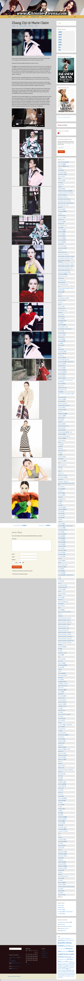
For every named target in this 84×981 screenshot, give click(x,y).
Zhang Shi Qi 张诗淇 (62, 864)
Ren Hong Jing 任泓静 (62, 675)
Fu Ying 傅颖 (60, 343)
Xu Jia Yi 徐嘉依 (61, 804)
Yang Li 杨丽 (60, 812)
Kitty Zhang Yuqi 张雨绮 (62, 477)
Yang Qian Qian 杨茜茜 (62, 816)
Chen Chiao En (61, 219)
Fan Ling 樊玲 (60, 322)
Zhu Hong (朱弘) (61, 890)
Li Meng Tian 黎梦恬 (62, 507)
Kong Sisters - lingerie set (63, 481)
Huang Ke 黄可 (61, 419)
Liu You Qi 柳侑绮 (61, 570)
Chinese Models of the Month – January (66, 266)
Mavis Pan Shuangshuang (63, 601)
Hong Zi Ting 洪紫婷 (62, 399)
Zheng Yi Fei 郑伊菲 (62, 884)
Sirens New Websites (62, 700)
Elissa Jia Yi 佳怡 (61, 306)
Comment (14, 538)
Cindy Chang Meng (61, 282)
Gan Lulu (59, 347)
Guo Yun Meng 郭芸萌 (62, 372)
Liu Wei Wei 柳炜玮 (61, 560)
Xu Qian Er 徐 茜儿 (61, 808)
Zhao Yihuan (60, 880)
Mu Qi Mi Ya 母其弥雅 (62, 646)
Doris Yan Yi (60, 302)
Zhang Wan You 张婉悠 (62, 866)
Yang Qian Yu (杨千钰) (62, 819)
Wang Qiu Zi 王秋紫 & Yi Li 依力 (64, 749)
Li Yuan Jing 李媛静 (62, 527)
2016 (60, 40)
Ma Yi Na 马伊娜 (61, 597)
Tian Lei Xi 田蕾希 (61, 726)
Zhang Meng (60, 860)
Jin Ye (59, 462)
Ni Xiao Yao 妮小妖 (61, 659)
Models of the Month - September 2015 (65, 640)
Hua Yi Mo (60, 411)
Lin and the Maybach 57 (62, 529)
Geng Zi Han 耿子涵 (62, 357)
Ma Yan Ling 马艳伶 (61, 593)
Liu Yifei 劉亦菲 (61, 568)
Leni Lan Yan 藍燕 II (61, 495)
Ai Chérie (60, 168)
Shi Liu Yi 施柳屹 (61, 691)
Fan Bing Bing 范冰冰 (62, 320)
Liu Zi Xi (59, 579)
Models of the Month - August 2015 (65, 622)
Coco (59, 286)
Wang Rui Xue (60, 751)
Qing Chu (60, 669)
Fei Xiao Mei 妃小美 (62, 333)
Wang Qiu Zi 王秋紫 (62, 747)
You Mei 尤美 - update (62, 827)
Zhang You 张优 (61, 870)
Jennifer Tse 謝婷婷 (62, 438)
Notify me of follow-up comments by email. (23, 570)
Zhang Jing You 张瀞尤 (62, 851)
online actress (71, 970)
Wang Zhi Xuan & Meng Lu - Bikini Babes (65, 769)
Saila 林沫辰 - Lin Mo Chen (63, 683)
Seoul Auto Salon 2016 (62, 685)
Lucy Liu (59, 583)
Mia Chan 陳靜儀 (61, 609)
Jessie (59, 442)
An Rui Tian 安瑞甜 (61, 180)
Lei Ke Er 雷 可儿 (61, 486)
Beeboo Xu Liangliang (62, 194)
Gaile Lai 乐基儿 (61, 345)
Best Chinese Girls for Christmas (64, 201)
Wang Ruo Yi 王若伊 (62, 753)
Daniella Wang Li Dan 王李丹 (63, 298)
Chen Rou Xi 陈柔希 (62, 229)
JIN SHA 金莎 (60, 458)
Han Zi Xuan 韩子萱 (61, 383)
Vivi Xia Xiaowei (61, 737)
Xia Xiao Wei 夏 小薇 (62, 786)
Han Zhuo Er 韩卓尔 (62, 374)
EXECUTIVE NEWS (61, 316)
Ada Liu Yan (71, 938)
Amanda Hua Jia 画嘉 (62, 174)
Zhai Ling (60, 849)
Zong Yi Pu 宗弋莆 (61, 894)
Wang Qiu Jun (60, 745)
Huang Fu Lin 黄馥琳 (45, 525)
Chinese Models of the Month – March (65, 268)
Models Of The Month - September (65, 638)
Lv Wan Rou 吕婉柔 (61, 589)
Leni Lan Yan (60, 490)
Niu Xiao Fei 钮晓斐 (61, 663)
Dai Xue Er (60, 296)
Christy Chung (61, 278)
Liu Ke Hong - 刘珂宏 (62, 550)
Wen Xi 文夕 (60, 775)
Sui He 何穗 (60, 712)
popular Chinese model (69, 971)
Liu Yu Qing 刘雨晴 (61, 572)
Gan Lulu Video (61, 349)
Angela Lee (60, 186)
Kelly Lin (59, 471)
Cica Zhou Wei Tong (62, 280)
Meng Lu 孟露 (60, 603)
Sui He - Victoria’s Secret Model (64, 714)
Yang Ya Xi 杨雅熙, (61, 821)
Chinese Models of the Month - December (66, 256)
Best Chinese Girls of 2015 (63, 205)
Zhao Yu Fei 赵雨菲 (62, 882)
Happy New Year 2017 (62, 389)
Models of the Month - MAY (63, 630)
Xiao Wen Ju (60, 792)
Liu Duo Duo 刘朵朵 (62, 546)
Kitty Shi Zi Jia (61, 473)
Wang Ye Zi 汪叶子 (61, 765)
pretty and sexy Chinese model (63, 973)
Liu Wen (59, 562)
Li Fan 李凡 (60, 501)
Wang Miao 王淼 (61, 743)
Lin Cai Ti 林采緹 (61, 531)
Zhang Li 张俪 (60, 857)
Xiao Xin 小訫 (60, 794)
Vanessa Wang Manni (62, 732)
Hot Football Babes (62, 401)
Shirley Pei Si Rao (61, 698)
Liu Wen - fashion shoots (63, 564)
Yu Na (59, 833)
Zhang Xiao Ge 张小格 (62, 868)
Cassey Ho (60, 213)
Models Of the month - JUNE (63, 628)
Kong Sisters (60, 479)
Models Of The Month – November (64, 642)
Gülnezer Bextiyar (61, 365)
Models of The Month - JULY (63, 626)
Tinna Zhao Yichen (61, 728)
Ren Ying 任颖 (61, 679)
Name (13, 554)
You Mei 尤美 (60, 825)
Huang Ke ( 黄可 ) (61, 417)
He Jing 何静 (60, 391)
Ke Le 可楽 (60, 469)
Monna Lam (60, 644)
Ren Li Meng (60, 677)
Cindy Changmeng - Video (63, 284)
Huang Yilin (60, 421)
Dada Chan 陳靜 (61, 292)
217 (59, 47)
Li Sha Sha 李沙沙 (61, 515)
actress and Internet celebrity (63, 938)
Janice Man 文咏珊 (61, 434)
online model (61, 971)
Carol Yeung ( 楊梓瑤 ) (62, 211)
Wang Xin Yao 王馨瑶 (62, 759)
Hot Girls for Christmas (62, 403)
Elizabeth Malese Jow (62, 310)
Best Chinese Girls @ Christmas (64, 199)
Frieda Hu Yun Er (61, 337)
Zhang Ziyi (60, 874)
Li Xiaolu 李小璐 (61, 517)
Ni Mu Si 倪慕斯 (61, 654)
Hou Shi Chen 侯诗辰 (62, 409)
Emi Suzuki (60, 312)
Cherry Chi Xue (61, 244)
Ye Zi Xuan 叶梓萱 (61, 823)
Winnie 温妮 (60, 778)
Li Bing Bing (60, 497)
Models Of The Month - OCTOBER (64, 634)
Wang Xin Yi (60, 761)
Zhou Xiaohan (60, 888)
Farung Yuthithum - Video (63, 326)
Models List (44, 955)
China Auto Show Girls (62, 252)
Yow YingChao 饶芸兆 (62, 829)
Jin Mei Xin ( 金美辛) (62, 456)
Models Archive (18, 16)
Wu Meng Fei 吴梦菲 (62, 782)
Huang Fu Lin (64, 963)
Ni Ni (59, 657)
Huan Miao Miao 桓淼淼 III (19, 525)
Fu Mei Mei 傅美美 (61, 339)
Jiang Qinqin (60, 448)
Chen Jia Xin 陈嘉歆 (62, 221)
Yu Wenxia (60, 837)
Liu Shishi (60, 558)
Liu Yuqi (59, 577)
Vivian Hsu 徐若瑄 (61, 739)
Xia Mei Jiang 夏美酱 (62, 784)
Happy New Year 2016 (62, 387)
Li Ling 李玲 (60, 505)
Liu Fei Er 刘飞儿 (61, 548)
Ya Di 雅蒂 (60, 810)
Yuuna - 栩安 (60, 843)
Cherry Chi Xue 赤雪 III (62, 248)
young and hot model (70, 974)
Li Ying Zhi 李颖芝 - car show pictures (65, 525)
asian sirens (61, 940)
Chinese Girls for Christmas (63, 254)
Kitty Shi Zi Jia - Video (62, 475)
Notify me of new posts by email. (20, 574)
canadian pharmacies (62, 922)
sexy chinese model (71, 973)
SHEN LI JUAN (60, 687)
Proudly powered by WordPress (14, 976)
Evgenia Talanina (61, 314)
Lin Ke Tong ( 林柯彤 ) (62, 534)
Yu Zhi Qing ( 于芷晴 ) (62, 839)
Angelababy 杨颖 (61, 188)
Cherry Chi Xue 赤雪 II (62, 246)
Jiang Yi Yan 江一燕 (62, 450)
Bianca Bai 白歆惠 (61, 209)
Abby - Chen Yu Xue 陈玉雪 (63, 162)
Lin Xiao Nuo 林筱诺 (62, 542)
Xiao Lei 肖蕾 (60, 790)
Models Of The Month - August (64, 620)
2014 (60, 45)
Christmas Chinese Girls (62, 276)
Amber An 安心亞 (61, 176)
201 (59, 50)
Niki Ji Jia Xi (60, 661)
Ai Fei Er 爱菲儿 (61, 170)
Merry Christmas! (61, 605)
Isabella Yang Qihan (62, 428)
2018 (60, 35)
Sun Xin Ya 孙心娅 (61, 718)
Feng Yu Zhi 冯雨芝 (62, 335)
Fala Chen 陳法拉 (61, 318)
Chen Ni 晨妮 (60, 227)
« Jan (28, 964)
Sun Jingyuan (60, 716)
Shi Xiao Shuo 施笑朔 (62, 696)
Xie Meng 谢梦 (61, 796)
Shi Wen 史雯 (60, 693)
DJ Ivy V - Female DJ (62, 300)
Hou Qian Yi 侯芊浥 (61, 407)
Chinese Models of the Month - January (65, 258)
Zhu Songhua (60, 892)
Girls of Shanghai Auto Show (63, 359)
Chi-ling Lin (60, 250)
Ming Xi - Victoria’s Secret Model (64, 611)
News (26, 16)
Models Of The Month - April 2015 (64, 618)
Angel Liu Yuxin (61, 184)
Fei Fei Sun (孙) (61, 331)
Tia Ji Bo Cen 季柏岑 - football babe (65, 724)
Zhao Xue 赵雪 (61, 878)
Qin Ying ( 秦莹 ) (61, 667)
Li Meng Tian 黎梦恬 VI (62, 509)
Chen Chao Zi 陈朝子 (62, 217)
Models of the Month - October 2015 (65, 636)
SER (36, 26)
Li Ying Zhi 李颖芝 (61, 523)
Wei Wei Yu (60, 771)
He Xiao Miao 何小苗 (62, 397)
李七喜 (61, 977)
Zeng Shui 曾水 (61, 847)
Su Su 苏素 (60, 708)
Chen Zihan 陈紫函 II (62, 242)
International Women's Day (63, 426)
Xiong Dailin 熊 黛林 (62, 800)
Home (9, 16)
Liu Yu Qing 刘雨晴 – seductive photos (65, 911)
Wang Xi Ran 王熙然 (62, 757)
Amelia (59, 178)
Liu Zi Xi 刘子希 (61, 581)
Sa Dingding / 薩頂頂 (62, 681)
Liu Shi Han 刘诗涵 (61, 552)
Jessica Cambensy (61, 440)
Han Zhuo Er (70, 961)
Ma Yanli (59, 595)
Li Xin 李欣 (60, 519)
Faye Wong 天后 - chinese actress (64, 328)
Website (13, 559)
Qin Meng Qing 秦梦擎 (62, 665)
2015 (60, 42)
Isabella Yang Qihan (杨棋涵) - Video (65, 432)
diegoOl (59, 924)
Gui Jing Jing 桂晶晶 (62, 363)
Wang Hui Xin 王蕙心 (62, 741)
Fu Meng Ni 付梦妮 (61, 341)
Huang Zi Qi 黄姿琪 (61, 424)
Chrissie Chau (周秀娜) (62, 274)
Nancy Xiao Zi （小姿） (62, 652)
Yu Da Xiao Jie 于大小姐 (62, 831)
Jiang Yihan (60, 452)
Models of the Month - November (64, 632)
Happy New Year (61, 385)
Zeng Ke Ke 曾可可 (62, 845)
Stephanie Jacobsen (62, 706)
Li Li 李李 (60, 503)
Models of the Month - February (64, 624)
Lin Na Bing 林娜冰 (61, 536)
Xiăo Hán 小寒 (60, 788)
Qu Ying (59, 671)
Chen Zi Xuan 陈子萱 (62, 240)
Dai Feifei (60, 294)
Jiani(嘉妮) (60, 454)
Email (13, 556)
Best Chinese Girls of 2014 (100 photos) (66, 203)
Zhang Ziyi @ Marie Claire (63, 876)
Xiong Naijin (60, 802)
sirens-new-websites (62, 974)
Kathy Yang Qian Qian (62, 465)
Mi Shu (59, 607)
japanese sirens (63, 964)
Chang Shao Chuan (61, 215)
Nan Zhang (60, 650)
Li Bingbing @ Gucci (62, 499)
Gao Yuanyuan (61, 355)
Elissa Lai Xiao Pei (61, 308)
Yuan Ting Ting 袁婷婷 (62, 841)
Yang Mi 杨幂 (60, 814)
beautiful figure (68, 946)
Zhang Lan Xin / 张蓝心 (62, 855)
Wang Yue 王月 (61, 767)
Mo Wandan (60, 616)
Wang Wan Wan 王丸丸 (62, 755)
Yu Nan (59, 835)
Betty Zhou (60, 207)
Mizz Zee (60, 613)
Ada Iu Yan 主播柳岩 (62, 164)
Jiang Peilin (60, 446)
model (63, 970)
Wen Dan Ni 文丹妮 (61, 773)
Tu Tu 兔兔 (60, 730)
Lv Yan (59, 591)
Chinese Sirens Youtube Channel (64, 272)
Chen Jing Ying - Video (62, 225)
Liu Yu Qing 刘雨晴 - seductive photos (65, 575)
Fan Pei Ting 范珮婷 (62, 324)
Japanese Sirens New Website (64, 436)
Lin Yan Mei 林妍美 (61, 544)
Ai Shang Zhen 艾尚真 (62, 172)
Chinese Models (24, 26)
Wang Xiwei (60, 763)
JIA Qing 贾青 (60, 444)
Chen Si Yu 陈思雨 (61, 233)
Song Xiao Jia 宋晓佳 (62, 704)
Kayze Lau (60, 467)
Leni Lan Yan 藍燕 (61, 493)
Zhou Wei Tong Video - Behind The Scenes (66, 886)
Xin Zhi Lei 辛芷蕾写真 (62, 798)
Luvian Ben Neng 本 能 (62, 585)
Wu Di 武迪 (60, 780)
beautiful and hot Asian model (69, 940)
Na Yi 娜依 (60, 648)
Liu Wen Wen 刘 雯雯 (62, 566)
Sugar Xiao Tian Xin (61, 710)
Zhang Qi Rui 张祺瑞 (62, 862)
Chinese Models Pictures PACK (64, 270)
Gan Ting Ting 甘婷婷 (62, 351)
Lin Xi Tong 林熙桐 (61, 540)
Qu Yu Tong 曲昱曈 (61, 673)
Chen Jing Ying (61, 223)
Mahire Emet (60, 599)
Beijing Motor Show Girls (63, 197)
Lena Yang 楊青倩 (61, 488)
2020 (60, 32)
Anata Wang (60, 182)
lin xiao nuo (71, 966)
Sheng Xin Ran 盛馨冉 (62, 689)
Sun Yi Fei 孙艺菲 (61, 720)
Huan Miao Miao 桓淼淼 (62, 413)
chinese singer (68, 957)
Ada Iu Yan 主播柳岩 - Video (63, 166)
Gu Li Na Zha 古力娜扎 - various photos (65, 361)
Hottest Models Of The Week (63, 405)
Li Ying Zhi (60, 521)
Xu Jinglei (60, 806)
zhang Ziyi (31, 26)
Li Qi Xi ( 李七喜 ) (61, 511)
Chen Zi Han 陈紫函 (62, 238)
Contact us (45, 16)
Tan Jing (59, 722)
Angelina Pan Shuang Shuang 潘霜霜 (65, 190)
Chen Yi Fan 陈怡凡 (61, 235)
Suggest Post (35, 16)
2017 (60, 37)
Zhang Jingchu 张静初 (62, 853)
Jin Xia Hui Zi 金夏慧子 (62, 460)
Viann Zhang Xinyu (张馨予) (63, 734)
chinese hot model (64, 951)
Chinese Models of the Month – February (66, 264)
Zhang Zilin (60, 872)
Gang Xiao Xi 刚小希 (62, 353)
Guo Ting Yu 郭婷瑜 (62, 367)
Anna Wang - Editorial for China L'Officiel (65, 192)
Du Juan (59, 304)
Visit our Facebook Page (64, 117)
